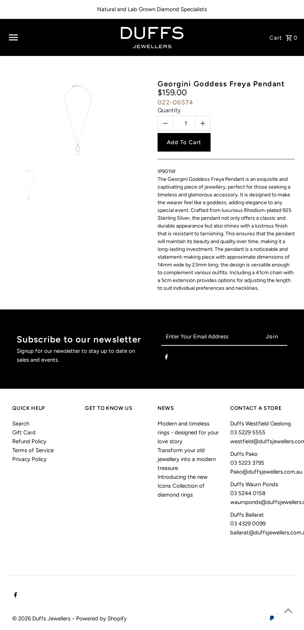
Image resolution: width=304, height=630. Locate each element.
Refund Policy (29, 441)
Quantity (169, 110)
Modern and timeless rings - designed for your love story (188, 432)
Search (20, 423)
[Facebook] (166, 358)
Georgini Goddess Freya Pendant (221, 83)
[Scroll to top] (288, 610)
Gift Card (24, 432)
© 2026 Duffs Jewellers (42, 618)
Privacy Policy (29, 459)
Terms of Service (33, 450)
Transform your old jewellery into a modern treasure (187, 459)
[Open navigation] (59, 37)
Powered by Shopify (101, 618)
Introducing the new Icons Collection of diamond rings (183, 486)
